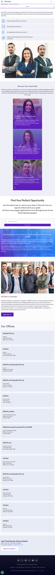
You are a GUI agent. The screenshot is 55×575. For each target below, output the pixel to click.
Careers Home (4, 4)
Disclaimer (12, 567)
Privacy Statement (20, 567)
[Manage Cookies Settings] (2, 572)
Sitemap (34, 567)
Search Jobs (27, 225)
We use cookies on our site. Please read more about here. (27, 570)
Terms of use (28, 567)
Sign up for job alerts (8, 548)
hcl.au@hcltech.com (17, 544)
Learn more (6, 314)
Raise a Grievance (41, 567)
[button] (2, 1)
